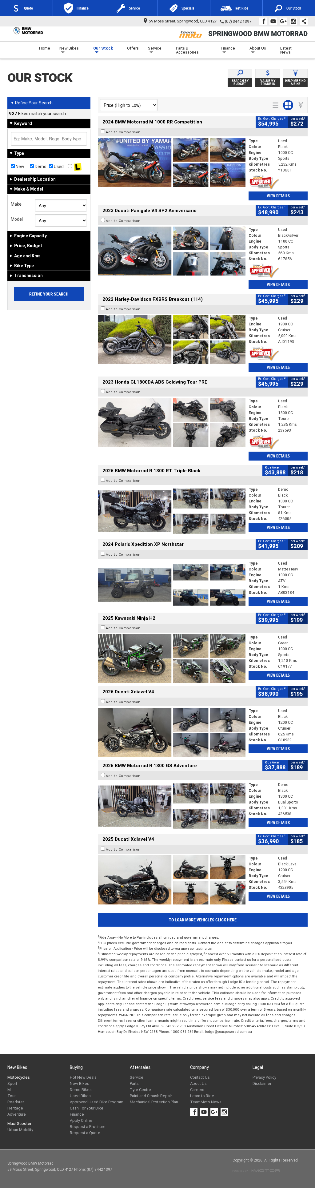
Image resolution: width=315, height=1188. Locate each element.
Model (17, 219)
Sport (12, 1083)
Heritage (15, 1108)
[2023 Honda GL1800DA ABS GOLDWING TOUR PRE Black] (171, 422)
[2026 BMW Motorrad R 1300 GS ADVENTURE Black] (171, 806)
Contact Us (200, 1077)
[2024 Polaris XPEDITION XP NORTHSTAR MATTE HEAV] (171, 585)
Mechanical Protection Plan (154, 1102)
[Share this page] (302, 21)
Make (16, 204)
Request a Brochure (88, 1126)
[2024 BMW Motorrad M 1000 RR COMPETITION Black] (171, 162)
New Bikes (69, 48)
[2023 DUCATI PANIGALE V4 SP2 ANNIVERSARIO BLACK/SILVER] (171, 251)
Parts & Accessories (187, 50)
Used (58, 166)
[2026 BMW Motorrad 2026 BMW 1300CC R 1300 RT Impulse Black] (171, 511)
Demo (40, 166)
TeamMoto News (205, 1102)
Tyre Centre (140, 1089)
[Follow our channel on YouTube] (274, 21)
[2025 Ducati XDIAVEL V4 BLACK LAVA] (171, 879)
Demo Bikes (81, 1089)
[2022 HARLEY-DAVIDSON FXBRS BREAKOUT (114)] (171, 339)
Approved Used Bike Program (96, 1102)
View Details (278, 196)
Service (154, 48)
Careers (197, 1089)
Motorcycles (18, 1077)
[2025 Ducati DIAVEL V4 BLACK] (171, 732)
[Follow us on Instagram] (295, 21)
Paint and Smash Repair (151, 1095)
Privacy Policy (264, 1077)
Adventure (16, 1114)
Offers (133, 48)
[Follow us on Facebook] (264, 21)
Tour (11, 1095)
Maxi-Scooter (19, 1123)
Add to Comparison (123, 132)
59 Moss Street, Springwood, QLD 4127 (183, 21)
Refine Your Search (31, 103)
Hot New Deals (83, 1077)
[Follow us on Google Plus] (285, 21)
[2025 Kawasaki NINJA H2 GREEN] (171, 658)
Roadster (15, 1102)
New (19, 166)
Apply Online (81, 1120)
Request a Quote (85, 1132)
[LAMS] (77, 166)
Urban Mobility (20, 1129)
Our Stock (103, 48)
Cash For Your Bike (86, 1108)
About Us (257, 48)
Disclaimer (262, 1083)
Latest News (286, 50)
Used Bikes (80, 1095)
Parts (134, 1083)
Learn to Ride (202, 1095)
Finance (228, 48)
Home (44, 48)
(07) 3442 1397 (238, 21)
